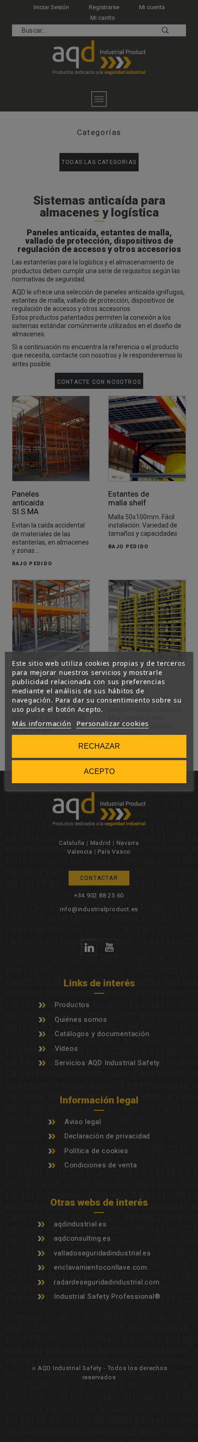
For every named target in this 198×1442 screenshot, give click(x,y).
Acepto (99, 771)
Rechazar (99, 746)
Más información (41, 723)
